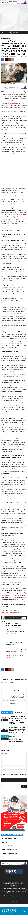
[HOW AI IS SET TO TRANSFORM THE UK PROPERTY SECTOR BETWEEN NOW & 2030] (5, 737)
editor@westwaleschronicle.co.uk (16, 895)
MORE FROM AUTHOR (19, 712)
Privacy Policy (24, 911)
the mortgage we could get (18, 214)
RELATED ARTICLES (7, 712)
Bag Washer (5, 842)
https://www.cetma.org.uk (17, 692)
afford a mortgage (15, 103)
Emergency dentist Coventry (9, 838)
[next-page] (5, 745)
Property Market (8, 36)
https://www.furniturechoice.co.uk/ (11, 612)
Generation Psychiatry (8, 846)
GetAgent (15, 134)
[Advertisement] (14, 16)
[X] (6, 59)
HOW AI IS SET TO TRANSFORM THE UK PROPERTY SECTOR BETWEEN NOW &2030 (16, 738)
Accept (19, 911)
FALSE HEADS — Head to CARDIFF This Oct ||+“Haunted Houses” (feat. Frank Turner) (7, 681)
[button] (2, 32)
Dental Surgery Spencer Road (9, 849)
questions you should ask (12, 597)
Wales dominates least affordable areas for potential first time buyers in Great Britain (17, 730)
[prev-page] (2, 745)
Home (2, 36)
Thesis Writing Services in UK (9, 853)
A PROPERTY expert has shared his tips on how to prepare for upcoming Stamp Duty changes (17, 720)
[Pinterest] (9, 59)
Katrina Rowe (5, 56)
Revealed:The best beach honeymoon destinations (21, 679)
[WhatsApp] (12, 59)
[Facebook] (2, 59)
